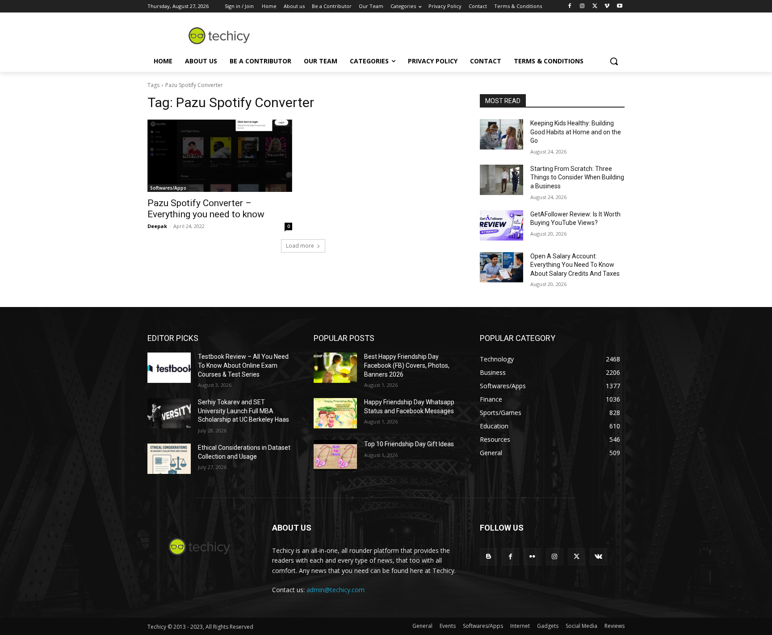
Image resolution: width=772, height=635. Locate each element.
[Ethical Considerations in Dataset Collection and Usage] (169, 459)
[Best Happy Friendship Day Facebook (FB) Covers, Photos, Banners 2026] (335, 368)
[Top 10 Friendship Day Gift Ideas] (335, 455)
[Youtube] (619, 6)
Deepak (157, 226)
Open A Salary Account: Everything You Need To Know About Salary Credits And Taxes (575, 265)
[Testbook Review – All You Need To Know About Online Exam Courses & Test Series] (169, 368)
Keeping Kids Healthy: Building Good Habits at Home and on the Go (575, 132)
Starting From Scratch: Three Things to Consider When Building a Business (577, 177)
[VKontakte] (598, 556)
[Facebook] (570, 6)
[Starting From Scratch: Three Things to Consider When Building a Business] (501, 180)
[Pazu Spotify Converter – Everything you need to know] (219, 156)
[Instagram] (582, 6)
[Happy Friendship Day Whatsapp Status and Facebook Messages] (335, 413)
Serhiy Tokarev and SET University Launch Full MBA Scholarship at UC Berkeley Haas (243, 410)
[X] (595, 6)
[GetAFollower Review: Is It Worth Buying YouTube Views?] (501, 225)
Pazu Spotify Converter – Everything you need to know (205, 209)
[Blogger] (488, 556)
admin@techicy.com (335, 589)
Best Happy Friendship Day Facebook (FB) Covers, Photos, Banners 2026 (406, 365)
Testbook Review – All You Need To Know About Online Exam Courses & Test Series (243, 365)
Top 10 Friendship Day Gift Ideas (409, 444)
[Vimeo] (607, 6)
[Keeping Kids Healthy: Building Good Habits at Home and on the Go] (501, 134)
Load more (300, 245)
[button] (614, 61)
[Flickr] (532, 556)
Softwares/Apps (168, 188)
